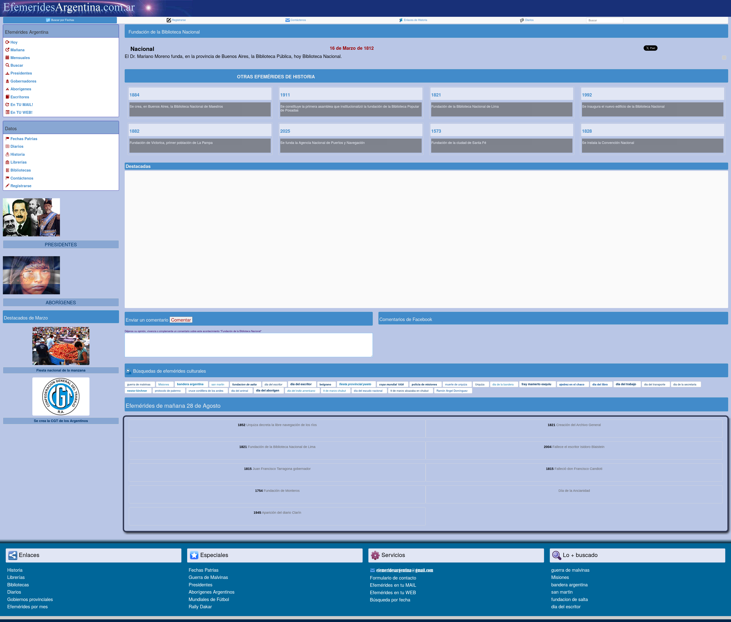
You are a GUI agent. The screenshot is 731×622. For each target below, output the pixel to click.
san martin (562, 591)
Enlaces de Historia (415, 20)
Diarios (529, 20)
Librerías (16, 577)
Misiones (560, 577)
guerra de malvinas (570, 569)
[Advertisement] (576, 31)
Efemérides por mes (27, 606)
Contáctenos (298, 20)
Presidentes (200, 584)
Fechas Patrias (204, 569)
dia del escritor (566, 606)
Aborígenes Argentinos (212, 591)
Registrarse (178, 20)
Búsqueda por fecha (390, 599)
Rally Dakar (200, 606)
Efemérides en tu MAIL (393, 584)
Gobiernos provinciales (30, 599)
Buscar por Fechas (62, 20)
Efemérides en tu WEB (393, 592)
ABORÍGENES (61, 302)
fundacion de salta (569, 599)
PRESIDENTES (61, 244)
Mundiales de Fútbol (209, 599)
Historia (14, 569)
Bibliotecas (18, 584)
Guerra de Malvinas (208, 577)
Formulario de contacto (393, 577)
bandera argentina (569, 584)
